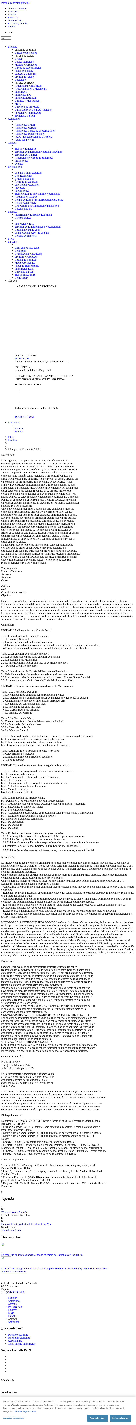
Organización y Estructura (28, 253)
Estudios (12, 46)
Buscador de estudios (26, 52)
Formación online (24, 70)
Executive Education (25, 73)
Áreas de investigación (26, 181)
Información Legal (24, 268)
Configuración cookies (13, 1418)
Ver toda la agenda (11, 1230)
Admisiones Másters (25, 127)
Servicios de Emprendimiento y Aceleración (38, 226)
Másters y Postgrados (26, 64)
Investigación (15, 166)
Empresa (12, 211)
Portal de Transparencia (27, 265)
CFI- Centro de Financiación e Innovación (37, 205)
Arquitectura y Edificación (28, 85)
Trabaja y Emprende (25, 148)
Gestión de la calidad (25, 259)
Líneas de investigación (27, 184)
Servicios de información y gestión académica (38, 151)
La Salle (12, 241)
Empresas (13, 17)
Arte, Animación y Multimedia (31, 88)
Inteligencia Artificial (25, 97)
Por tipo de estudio (24, 55)
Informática (21, 91)
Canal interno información (21, 1343)
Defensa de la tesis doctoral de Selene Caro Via (26, 1224)
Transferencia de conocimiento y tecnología (37, 193)
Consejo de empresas (26, 235)
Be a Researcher (23, 175)
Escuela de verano (24, 76)
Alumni (12, 14)
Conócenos (20, 250)
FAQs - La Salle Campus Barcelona (33, 136)
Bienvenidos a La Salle (27, 247)
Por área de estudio (24, 82)
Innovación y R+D (24, 223)
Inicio (11, 437)
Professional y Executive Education (33, 214)
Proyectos (20, 187)
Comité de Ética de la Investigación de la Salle (39, 199)
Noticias (19, 428)
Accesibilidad (15, 1340)
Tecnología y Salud (25, 115)
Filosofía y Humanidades (28, 112)
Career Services (23, 217)
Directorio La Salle (24, 271)
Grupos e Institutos (24, 178)
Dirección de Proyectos (27, 106)
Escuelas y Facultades (26, 256)
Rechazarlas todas (120, 1418)
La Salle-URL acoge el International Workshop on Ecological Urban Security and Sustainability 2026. (54, 1268)
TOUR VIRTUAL (24, 416)
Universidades (15, 20)
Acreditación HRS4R (26, 196)
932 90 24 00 (22, 358)
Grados (18, 58)
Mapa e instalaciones (19, 1337)
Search (11, 32)
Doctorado (20, 79)
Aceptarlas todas (97, 1418)
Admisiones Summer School (29, 133)
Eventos (19, 163)
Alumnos (13, 11)
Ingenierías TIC (23, 94)
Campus (12, 142)
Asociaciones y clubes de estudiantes (34, 157)
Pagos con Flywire (24, 139)
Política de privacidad (25, 1411)
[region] (68, 1411)
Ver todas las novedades (13, 1271)
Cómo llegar (21, 277)
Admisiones (14, 118)
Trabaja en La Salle (25, 274)
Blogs (11, 238)
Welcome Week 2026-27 (14, 1212)
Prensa (11, 26)
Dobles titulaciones (24, 61)
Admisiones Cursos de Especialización (35, 130)
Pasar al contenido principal (15, 2)
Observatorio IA (23, 208)
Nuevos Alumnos (17, 8)
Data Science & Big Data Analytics (33, 109)
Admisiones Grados (25, 124)
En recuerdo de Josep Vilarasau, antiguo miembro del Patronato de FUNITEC (42, 1254)
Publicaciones (22, 190)
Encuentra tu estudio (25, 49)
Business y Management (27, 100)
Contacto (12, 280)
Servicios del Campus (26, 154)
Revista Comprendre (25, 202)
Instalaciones (21, 160)
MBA (18, 103)
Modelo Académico (25, 262)
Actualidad (13, 422)
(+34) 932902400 (15, 1292)
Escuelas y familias (18, 23)
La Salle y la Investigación (28, 172)
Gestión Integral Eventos (27, 229)
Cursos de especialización (28, 67)
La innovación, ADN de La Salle (32, 232)
